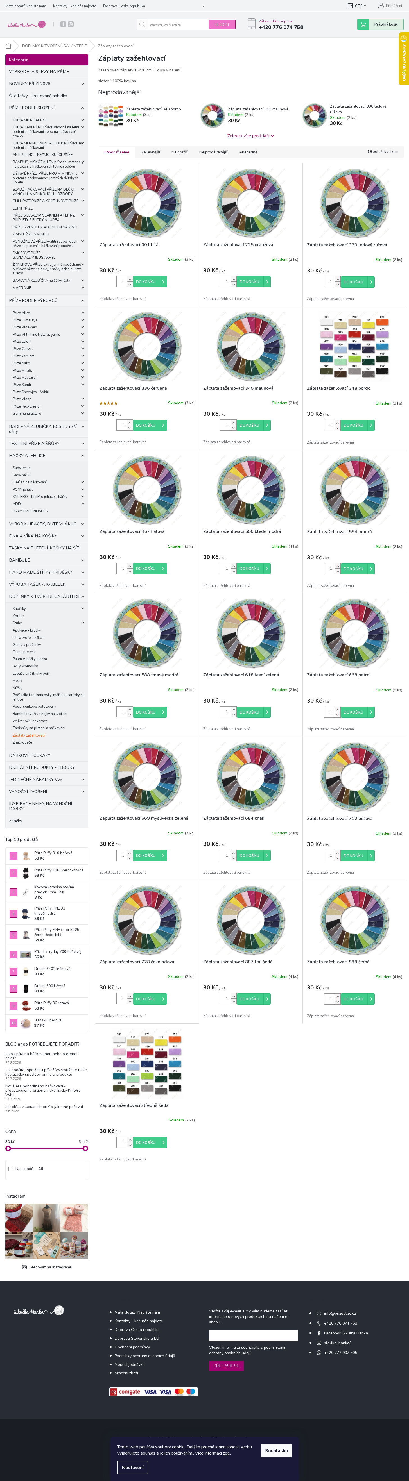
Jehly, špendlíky (25, 666)
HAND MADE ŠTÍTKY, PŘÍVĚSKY (41, 572)
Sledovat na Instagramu (51, 1267)
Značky (15, 821)
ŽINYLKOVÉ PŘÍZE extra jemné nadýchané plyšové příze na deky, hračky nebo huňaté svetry (47, 269)
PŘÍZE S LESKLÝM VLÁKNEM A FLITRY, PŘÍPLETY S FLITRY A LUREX (44, 217)
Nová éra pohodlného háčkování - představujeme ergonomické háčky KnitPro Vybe (43, 1090)
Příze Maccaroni (26, 377)
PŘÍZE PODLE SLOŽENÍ (32, 108)
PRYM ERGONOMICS (30, 511)
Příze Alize (21, 312)
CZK (358, 6)
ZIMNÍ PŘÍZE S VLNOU (31, 234)
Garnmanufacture (27, 413)
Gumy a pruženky (27, 644)
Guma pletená (24, 652)
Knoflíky (19, 608)
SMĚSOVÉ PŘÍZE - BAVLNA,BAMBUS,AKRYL (34, 255)
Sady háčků (22, 475)
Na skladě (29, 1168)
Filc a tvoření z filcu (28, 637)
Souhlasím (276, 1451)
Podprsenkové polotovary (34, 706)
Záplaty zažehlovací (29, 735)
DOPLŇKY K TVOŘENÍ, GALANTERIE (45, 596)
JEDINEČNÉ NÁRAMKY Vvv (35, 779)
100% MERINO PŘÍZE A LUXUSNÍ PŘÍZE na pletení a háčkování (48, 145)
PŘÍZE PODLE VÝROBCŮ (33, 300)
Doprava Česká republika (124, 6)
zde (226, 1453)
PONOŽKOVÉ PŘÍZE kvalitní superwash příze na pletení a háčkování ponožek (45, 244)
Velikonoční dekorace (30, 721)
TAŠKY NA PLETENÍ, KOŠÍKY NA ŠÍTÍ (44, 548)
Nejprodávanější (213, 152)
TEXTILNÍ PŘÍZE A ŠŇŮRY (34, 443)
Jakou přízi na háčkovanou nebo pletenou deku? (42, 1056)
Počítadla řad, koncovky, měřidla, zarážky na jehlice (49, 697)
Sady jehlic (21, 468)
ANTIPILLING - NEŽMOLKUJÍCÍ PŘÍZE (43, 154)
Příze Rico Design (27, 406)
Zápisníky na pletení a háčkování (39, 728)
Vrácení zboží (126, 1373)
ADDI (17, 503)
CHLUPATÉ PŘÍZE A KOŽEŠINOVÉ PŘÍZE (45, 201)
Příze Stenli (22, 384)
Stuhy (17, 623)
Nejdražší (179, 152)
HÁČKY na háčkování (30, 482)
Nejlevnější (150, 152)
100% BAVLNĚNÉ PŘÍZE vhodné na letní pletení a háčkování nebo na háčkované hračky (46, 131)
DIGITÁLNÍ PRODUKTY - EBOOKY (42, 767)
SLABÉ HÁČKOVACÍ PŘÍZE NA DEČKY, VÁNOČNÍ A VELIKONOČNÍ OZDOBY (44, 192)
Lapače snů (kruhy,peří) (32, 673)
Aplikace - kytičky (27, 630)
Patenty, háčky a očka (30, 659)
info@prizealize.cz (340, 1313)
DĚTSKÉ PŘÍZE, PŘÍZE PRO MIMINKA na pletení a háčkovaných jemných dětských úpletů (45, 178)
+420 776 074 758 (340, 1323)
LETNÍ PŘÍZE (23, 208)
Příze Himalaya (25, 320)
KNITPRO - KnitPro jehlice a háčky (40, 496)
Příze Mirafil (22, 370)
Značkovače (22, 742)
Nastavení (133, 1467)
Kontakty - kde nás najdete (74, 6)
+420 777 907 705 (340, 1352)
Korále (18, 616)
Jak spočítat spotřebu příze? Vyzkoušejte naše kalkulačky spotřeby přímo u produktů (46, 1072)
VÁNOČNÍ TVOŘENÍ (28, 791)
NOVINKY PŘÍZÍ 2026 (29, 84)
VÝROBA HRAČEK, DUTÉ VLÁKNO (43, 524)
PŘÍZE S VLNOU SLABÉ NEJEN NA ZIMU (45, 227)
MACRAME (22, 287)
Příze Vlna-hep (25, 327)
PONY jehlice (23, 489)
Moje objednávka (130, 1364)
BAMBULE (19, 560)
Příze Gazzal (23, 348)
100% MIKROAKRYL (30, 120)
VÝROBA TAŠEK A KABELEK (37, 584)
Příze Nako (21, 363)
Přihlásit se (226, 1366)
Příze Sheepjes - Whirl (31, 392)
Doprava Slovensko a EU (137, 1338)
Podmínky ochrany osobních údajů (145, 1356)
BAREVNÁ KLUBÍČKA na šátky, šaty (41, 280)
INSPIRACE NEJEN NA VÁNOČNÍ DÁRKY (40, 806)
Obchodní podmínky (132, 1347)
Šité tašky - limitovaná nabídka (38, 96)
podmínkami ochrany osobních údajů (247, 1350)
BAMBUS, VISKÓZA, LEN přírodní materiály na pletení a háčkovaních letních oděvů (48, 164)
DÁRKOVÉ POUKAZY (29, 755)
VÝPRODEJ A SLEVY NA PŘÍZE (39, 71)
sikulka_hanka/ (337, 1343)
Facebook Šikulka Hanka (346, 1333)
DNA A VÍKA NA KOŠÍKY (33, 536)
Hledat (222, 24)
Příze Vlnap (22, 399)
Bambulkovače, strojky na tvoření (40, 713)
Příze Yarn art (23, 356)
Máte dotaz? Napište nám (25, 6)
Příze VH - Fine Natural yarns (36, 334)
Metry (17, 680)
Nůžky (17, 687)
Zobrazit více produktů (248, 136)
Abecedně (248, 152)
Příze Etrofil (22, 341)
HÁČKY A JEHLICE (27, 455)
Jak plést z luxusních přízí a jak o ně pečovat (44, 1107)
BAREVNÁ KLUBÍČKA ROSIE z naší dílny (42, 429)
